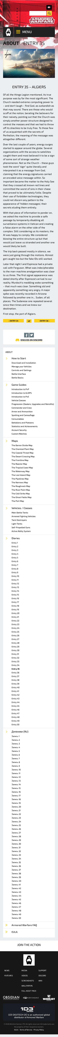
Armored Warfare (29, 960)
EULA (16, 1030)
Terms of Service (26, 1030)
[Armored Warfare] (42, 20)
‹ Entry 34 (13, 321)
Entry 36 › (44, 321)
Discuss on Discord (31, 340)
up (29, 321)
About (11, 43)
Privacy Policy (39, 1030)
